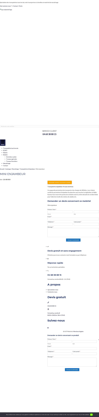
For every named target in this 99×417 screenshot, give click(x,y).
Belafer (5, 155)
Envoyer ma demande (73, 240)
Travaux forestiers (11, 161)
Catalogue (8, 169)
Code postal (77, 222)
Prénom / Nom (51, 209)
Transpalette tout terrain (10, 148)
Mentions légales (78, 331)
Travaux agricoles (11, 159)
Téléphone (50, 222)
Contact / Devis (17, 6)
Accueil (2, 169)
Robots (5, 152)
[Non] (97, 414)
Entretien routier (11, 157)
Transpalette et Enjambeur (27, 169)
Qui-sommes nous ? (6, 6)
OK (91, 414)
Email (49, 216)
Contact (5, 165)
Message (50, 227)
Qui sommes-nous (52, 290)
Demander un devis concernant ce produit (59, 182)
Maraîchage (6, 163)
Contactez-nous (52, 292)
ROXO (5, 150)
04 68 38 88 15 (51, 306)
